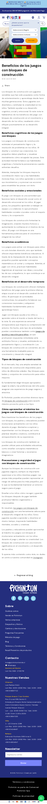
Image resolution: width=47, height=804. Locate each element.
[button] (44, 18)
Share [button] (7, 86)
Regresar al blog (25, 575)
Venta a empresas (12, 620)
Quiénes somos (12, 611)
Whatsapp (12, 665)
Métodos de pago (12, 637)
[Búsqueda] (42, 24)
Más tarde (31, 40)
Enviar (23, 763)
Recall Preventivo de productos (18, 650)
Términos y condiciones (23, 782)
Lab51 (34, 773)
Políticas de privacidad (23, 796)
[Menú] (4, 17)
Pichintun (19, 773)
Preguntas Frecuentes (14, 633)
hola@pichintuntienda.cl (15, 662)
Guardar (18, 40)
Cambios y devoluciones (15, 629)
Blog (7, 642)
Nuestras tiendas (17, 678)
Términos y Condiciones (15, 646)
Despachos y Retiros (14, 624)
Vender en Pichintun (13, 616)
